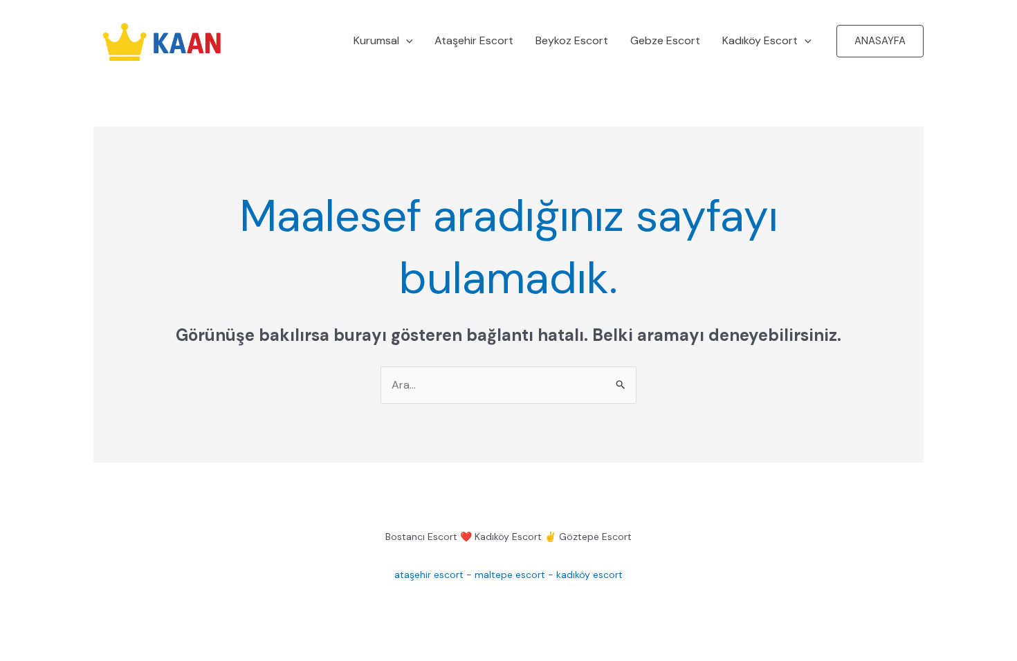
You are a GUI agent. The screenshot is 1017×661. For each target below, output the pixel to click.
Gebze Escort (665, 40)
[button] (406, 41)
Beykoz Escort (571, 40)
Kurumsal (376, 40)
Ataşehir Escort (473, 40)
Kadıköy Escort (760, 40)
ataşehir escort (429, 574)
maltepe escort (510, 574)
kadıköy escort (589, 574)
